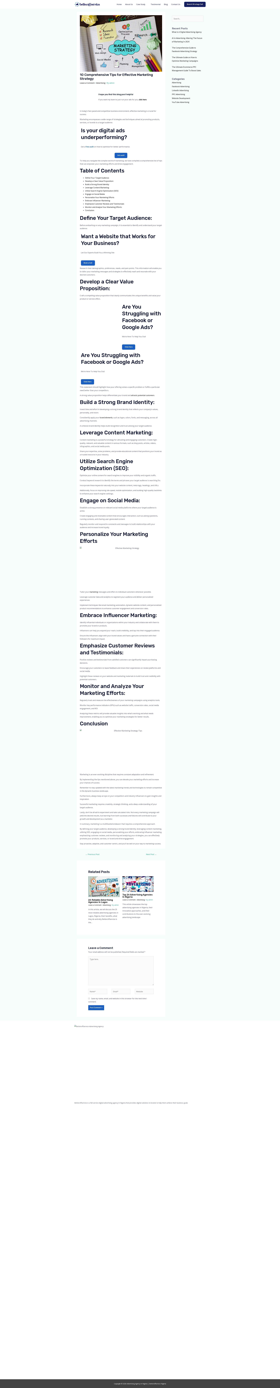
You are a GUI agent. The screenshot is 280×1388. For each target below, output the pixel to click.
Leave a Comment (87, 83)
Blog (166, 4)
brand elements (106, 417)
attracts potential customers (142, 395)
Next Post (151, 854)
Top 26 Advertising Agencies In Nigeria (137, 895)
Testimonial (155, 4)
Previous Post (92, 854)
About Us (129, 4)
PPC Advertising (178, 94)
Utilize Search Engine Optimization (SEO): (102, 191)
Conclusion (89, 210)
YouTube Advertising (180, 102)
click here (143, 99)
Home (119, 4)
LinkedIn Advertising (180, 90)
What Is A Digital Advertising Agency (187, 32)
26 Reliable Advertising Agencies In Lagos (100, 901)
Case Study (140, 4)
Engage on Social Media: (95, 194)
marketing (93, 592)
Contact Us (175, 4)
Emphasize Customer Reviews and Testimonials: (104, 204)
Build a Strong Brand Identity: (97, 184)
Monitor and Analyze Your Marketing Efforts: (103, 207)
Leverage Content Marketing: (97, 187)
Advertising (100, 83)
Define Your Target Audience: (97, 178)
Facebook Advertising (181, 86)
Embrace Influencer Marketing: (97, 200)
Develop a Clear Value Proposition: (99, 181)
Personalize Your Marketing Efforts (99, 197)
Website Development (181, 98)
